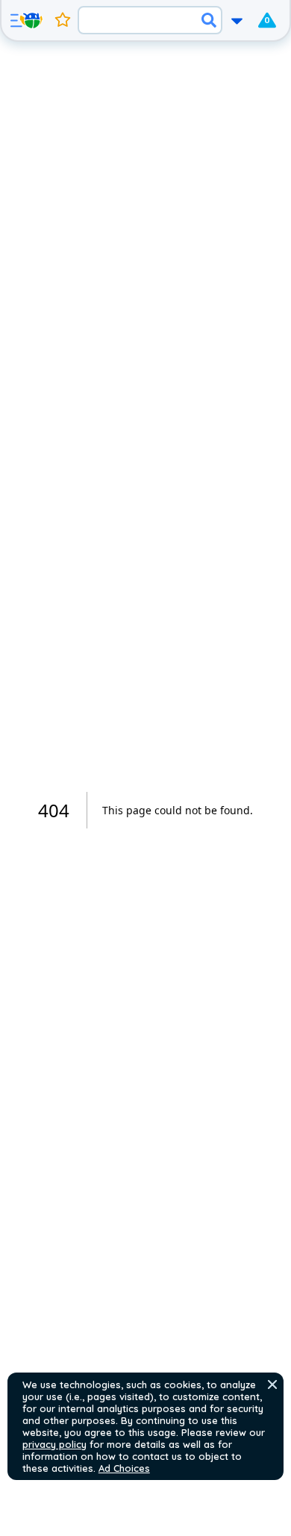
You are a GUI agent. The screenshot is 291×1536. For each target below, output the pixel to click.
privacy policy (54, 1444)
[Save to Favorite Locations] (63, 20)
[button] (272, 1384)
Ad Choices (124, 1468)
